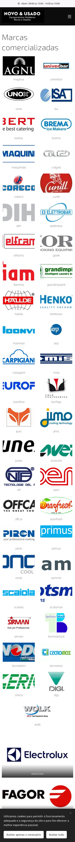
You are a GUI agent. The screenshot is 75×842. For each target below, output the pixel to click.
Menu (69, 16)
